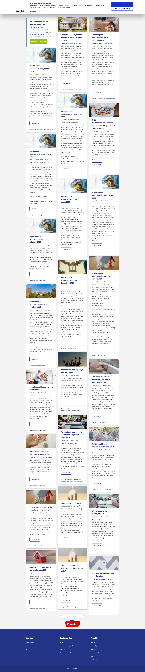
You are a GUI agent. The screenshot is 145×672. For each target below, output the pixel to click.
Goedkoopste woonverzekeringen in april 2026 (103, 195)
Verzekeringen (102, 98)
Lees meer (65, 83)
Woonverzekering (76, 89)
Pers (27, 649)
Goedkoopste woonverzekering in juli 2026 (39, 68)
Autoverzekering (76, 479)
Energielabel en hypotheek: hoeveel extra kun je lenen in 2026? (72, 37)
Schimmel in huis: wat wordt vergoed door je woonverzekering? (101, 379)
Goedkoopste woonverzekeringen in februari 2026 (38, 239)
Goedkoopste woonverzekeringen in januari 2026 (101, 276)
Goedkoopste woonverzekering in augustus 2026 (100, 37)
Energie (69, 89)
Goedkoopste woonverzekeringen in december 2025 (70, 280)
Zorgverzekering (75, 410)
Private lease (94, 659)
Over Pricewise (30, 642)
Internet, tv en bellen (96, 652)
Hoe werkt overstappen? (66, 646)
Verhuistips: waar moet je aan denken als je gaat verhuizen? (71, 434)
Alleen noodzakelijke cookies (122, 8)
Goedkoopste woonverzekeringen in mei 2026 (40, 154)
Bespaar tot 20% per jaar (38, 41)
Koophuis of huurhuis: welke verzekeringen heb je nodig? (72, 568)
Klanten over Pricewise (66, 652)
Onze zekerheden (30, 646)
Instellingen (33, 11)
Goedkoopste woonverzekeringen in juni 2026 (72, 114)
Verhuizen (62, 649)
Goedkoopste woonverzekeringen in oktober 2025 (38, 304)
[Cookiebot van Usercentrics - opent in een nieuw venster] (20, 11)
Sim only (93, 656)
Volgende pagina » (78, 617)
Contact (62, 642)
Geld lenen (93, 649)
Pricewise (75, 668)
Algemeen (69, 479)
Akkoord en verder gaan (122, 3)
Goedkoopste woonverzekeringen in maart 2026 (70, 199)
